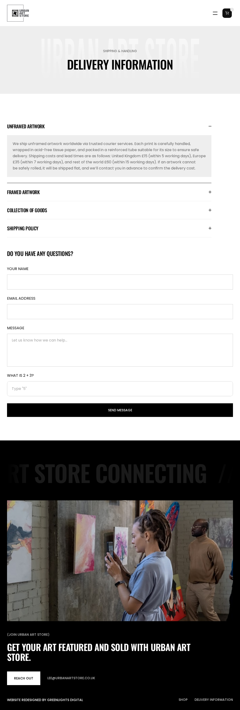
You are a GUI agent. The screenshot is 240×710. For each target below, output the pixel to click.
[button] (226, 13)
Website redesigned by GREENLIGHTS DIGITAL (45, 700)
